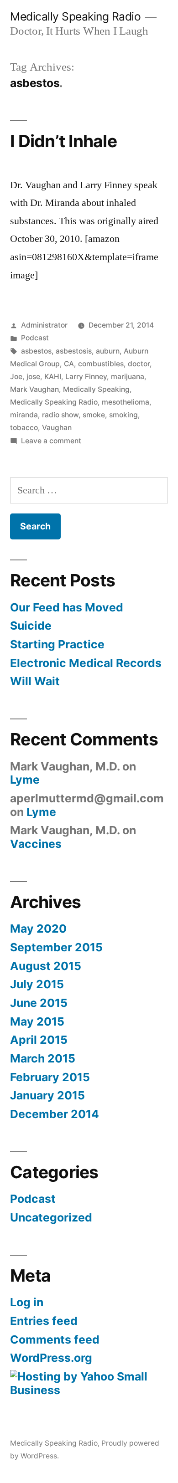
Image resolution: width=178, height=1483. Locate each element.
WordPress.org (51, 1358)
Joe (16, 376)
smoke (94, 415)
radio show (60, 415)
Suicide (31, 625)
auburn (108, 351)
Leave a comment (51, 440)
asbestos (36, 351)
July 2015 (37, 984)
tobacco (24, 427)
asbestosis (74, 351)
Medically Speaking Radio (75, 16)
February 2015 (50, 1077)
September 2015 (56, 947)
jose (33, 376)
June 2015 (39, 1003)
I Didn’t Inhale (63, 141)
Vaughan (57, 427)
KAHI (52, 376)
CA (69, 363)
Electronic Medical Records (86, 663)
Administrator (44, 325)
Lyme (25, 779)
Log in (26, 1302)
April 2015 (39, 1040)
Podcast (35, 338)
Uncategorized (51, 1217)
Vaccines (36, 844)
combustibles (101, 363)
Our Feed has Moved (66, 607)
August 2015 (45, 966)
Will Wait (35, 681)
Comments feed (54, 1339)
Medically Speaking (96, 389)
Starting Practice (57, 644)
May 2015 (37, 1021)
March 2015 (42, 1058)
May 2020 (38, 928)
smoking (123, 415)
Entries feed (44, 1321)
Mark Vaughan (34, 389)
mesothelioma (125, 402)
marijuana (127, 376)
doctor (139, 363)
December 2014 (54, 1114)
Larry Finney (86, 376)
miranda (24, 415)
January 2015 (47, 1095)
